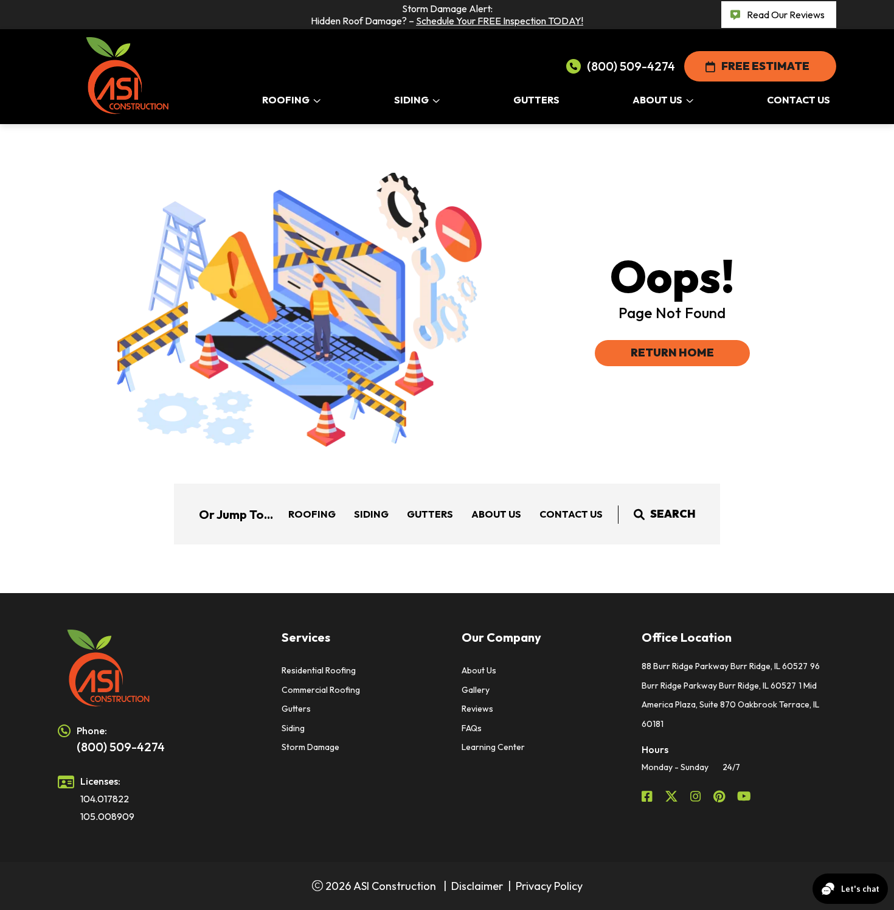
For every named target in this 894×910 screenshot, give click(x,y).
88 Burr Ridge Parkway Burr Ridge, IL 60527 (725, 666)
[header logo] (155, 668)
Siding (371, 514)
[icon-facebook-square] (648, 796)
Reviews (477, 708)
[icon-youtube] (745, 796)
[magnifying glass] (639, 514)
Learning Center (493, 747)
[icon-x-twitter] (673, 796)
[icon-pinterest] (720, 796)
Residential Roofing (319, 670)
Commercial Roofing (321, 689)
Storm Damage (310, 747)
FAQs (472, 728)
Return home (672, 352)
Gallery (476, 689)
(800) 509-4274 (631, 66)
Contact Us (571, 514)
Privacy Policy (549, 886)
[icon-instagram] (697, 796)
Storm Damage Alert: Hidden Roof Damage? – (447, 14)
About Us (496, 514)
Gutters (430, 514)
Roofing (312, 514)
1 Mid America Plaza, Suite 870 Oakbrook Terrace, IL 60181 (730, 704)
